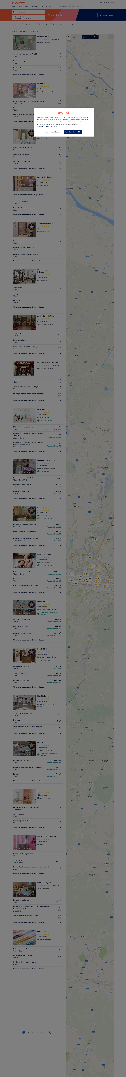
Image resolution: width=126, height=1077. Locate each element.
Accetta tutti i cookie (73, 132)
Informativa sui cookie (49, 126)
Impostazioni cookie (53, 132)
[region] (64, 122)
